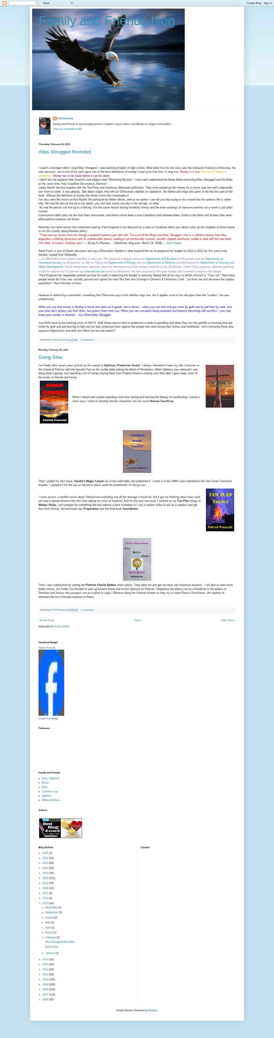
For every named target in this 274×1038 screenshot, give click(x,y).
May (48, 922)
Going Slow (51, 357)
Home (137, 620)
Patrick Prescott (47, 647)
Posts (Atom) (61, 626)
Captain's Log (50, 791)
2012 (45, 969)
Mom (45, 787)
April (48, 927)
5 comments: (88, 610)
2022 (45, 868)
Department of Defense (161, 262)
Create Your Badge (48, 718)
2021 (45, 873)
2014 (45, 959)
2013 (45, 964)
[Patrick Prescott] (51, 714)
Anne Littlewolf (50, 778)
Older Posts (227, 620)
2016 (45, 898)
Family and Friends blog (107, 20)
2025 (45, 853)
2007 (45, 994)
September (52, 912)
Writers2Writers (51, 800)
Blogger (152, 1010)
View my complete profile (67, 129)
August (49, 917)
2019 (45, 883)
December (51, 907)
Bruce (45, 782)
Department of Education (161, 258)
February (51, 937)
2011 (45, 974)
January (50, 953)
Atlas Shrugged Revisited (65, 151)
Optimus (46, 795)
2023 (45, 862)
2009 (45, 984)
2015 (45, 903)
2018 (45, 888)
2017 (45, 893)
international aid (94, 271)
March (49, 932)
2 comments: (87, 340)
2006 (45, 999)
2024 (45, 858)
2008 (45, 989)
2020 (45, 878)
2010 (45, 979)
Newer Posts (47, 620)
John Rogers (174, 243)
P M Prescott (65, 118)
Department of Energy (122, 262)
